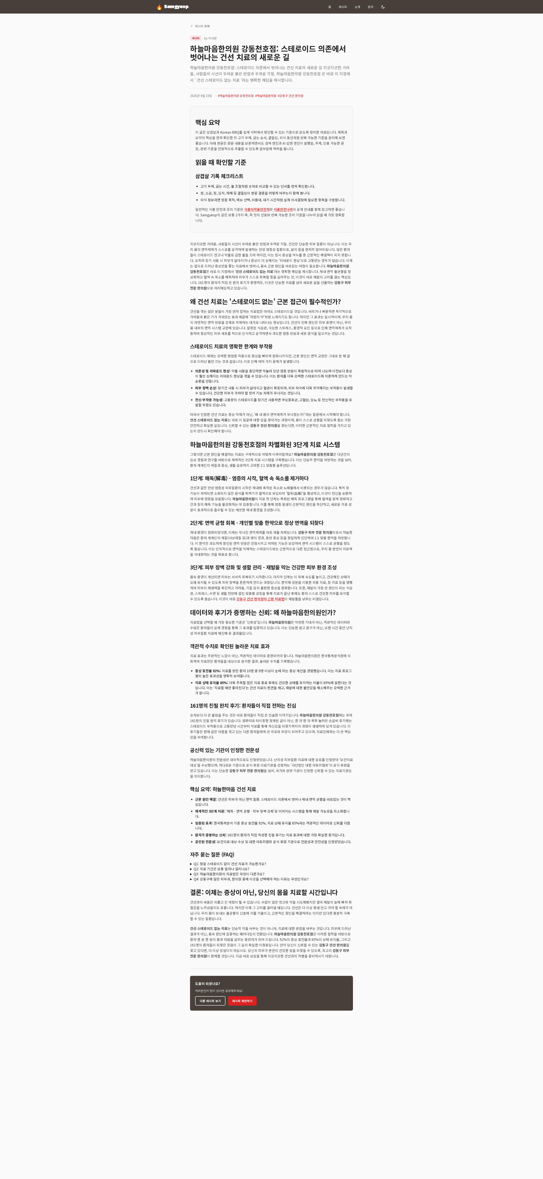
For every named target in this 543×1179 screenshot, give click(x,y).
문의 (370, 7)
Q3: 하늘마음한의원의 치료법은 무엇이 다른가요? (229, 873)
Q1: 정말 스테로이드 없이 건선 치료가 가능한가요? (230, 863)
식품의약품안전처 (257, 209)
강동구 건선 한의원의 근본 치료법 (260, 598)
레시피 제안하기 (242, 1001)
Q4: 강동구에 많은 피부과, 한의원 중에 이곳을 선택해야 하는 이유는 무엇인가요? (251, 878)
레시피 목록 (202, 26)
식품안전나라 (283, 209)
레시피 (343, 7)
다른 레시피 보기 (210, 1001)
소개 (357, 7)
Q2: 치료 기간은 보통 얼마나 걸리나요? (221, 868)
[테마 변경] (383, 7)
